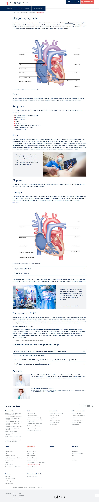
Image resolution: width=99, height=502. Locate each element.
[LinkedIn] (92, 406)
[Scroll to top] (97, 495)
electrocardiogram (53, 184)
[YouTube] (89, 406)
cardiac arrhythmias (42, 143)
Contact (15, 487)
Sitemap (20, 487)
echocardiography (38, 184)
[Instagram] (85, 406)
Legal (25, 487)
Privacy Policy (32, 487)
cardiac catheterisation (38, 186)
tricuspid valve (69, 23)
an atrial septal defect (28, 198)
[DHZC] (17, 3)
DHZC (17, 317)
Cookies (40, 487)
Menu (68, 1)
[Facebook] (81, 406)
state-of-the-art (44, 329)
